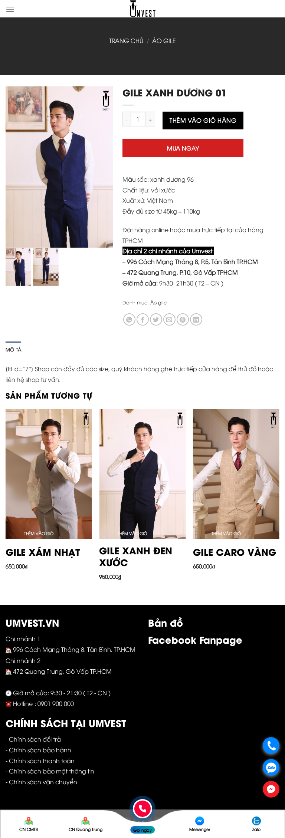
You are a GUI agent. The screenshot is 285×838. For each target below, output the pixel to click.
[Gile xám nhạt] (49, 474)
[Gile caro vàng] (236, 474)
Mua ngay (183, 148)
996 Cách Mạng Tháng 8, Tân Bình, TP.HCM (75, 649)
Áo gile (164, 40)
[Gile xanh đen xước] (142, 474)
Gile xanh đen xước (135, 556)
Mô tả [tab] (13, 349)
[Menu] (10, 9)
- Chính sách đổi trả (33, 739)
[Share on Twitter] (156, 319)
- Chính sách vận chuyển (41, 782)
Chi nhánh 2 (23, 660)
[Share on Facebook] (143, 319)
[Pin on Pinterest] (183, 319)
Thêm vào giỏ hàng (203, 120)
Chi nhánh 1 (23, 638)
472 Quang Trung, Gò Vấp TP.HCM (63, 671)
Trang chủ (126, 40)
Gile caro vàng (234, 552)
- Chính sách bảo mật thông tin (50, 771)
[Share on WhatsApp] (129, 319)
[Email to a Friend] (169, 319)
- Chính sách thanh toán (40, 760)
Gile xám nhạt (43, 552)
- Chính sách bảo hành (38, 750)
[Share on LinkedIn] (196, 319)
